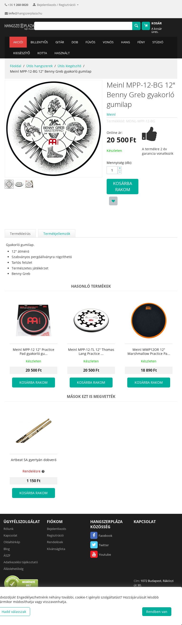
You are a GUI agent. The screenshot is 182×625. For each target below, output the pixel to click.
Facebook (105, 535)
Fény (141, 42)
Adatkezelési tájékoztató (21, 562)
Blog (7, 549)
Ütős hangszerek (39, 66)
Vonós (108, 42)
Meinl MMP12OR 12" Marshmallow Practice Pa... (148, 352)
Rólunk (9, 529)
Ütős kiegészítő (69, 66)
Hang (125, 42)
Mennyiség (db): (119, 162)
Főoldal (15, 66)
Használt (62, 53)
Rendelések (55, 542)
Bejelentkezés (56, 529)
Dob (75, 42)
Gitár (59, 42)
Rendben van (156, 611)
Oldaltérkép (12, 542)
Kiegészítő (21, 53)
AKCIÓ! (18, 42)
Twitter (104, 545)
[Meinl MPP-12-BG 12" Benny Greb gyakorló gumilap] (53, 128)
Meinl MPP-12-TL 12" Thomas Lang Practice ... (91, 352)
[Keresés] (136, 26)
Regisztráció (55, 535)
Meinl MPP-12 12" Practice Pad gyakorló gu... (33, 352)
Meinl (111, 114)
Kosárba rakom (122, 186)
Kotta (42, 53)
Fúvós (90, 42)
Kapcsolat (10, 535)
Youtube (105, 554)
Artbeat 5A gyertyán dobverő (33, 460)
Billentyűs (39, 42)
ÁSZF (7, 555)
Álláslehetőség (13, 569)
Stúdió (157, 42)
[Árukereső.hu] (21, 583)
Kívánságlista (56, 549)
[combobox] (83, 26)
